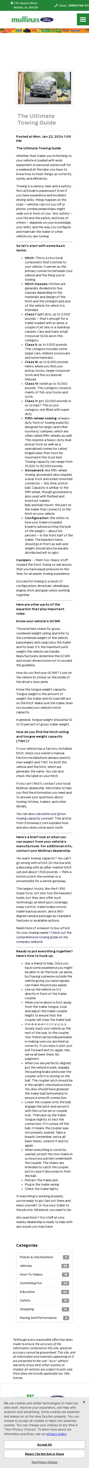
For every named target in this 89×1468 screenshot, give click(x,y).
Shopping (43, 1309)
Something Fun (43, 1283)
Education (43, 1292)
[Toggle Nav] (83, 19)
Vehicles (43, 1266)
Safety (43, 1300)
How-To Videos (43, 1274)
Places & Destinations (43, 1257)
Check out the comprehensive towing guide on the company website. (44, 937)
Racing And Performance (43, 1318)
